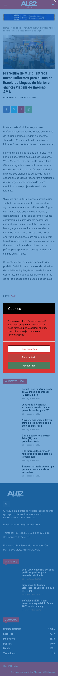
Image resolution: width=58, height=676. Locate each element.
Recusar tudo (29, 357)
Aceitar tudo (29, 365)
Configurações (29, 349)
